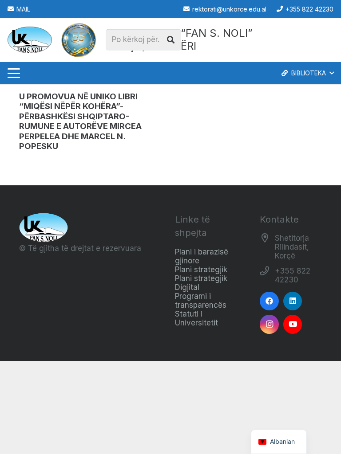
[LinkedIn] (292, 301)
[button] (13, 73)
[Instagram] (269, 324)
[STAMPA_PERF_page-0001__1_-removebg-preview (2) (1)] (78, 40)
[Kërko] (170, 40)
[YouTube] (292, 324)
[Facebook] (269, 301)
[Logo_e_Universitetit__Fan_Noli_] (30, 40)
